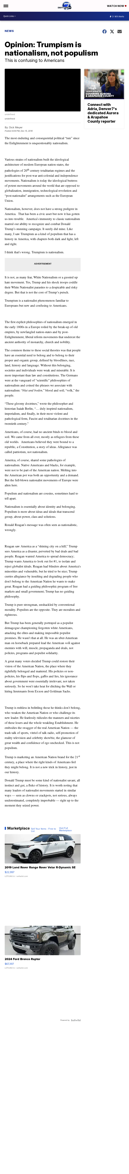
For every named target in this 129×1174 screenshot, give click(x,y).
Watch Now (116, 6)
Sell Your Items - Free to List (43, 830)
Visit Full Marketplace (65, 829)
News (9, 31)
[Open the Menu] (6, 6)
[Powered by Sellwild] (76, 1020)
